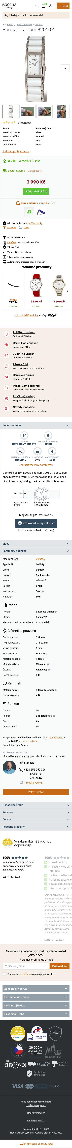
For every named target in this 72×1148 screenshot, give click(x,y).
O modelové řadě (13, 805)
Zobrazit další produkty (26, 315)
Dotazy (7, 819)
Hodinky (11, 24)
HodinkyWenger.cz (36, 1105)
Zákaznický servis (15, 988)
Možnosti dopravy (35, 171)
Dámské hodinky (24, 24)
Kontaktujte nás (14, 1005)
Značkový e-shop (24, 396)
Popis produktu (12, 425)
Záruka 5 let (20, 364)
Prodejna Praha (14, 1014)
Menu (65, 6)
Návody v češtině (24, 407)
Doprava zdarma (23, 375)
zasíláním (27, 974)
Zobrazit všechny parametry (36, 465)
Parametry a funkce (14, 551)
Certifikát (11, 242)
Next (65, 68)
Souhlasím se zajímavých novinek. (30, 974)
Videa (6, 543)
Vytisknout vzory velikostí (38, 523)
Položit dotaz (36, 792)
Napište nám (56, 737)
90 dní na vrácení (24, 353)
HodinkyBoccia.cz (36, 1120)
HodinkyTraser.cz (36, 1113)
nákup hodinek (29, 741)
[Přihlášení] (50, 6)
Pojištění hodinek (24, 332)
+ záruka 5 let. (38, 203)
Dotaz (26, 227)
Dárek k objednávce (25, 343)
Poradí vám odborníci (26, 385)
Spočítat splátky (34, 223)
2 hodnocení (25, 122)
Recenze (8, 812)
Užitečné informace (16, 997)
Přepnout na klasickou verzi (38, 1143)
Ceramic (39, 24)
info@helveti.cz (33, 782)
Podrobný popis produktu (17, 151)
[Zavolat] (36, 6)
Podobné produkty (14, 826)
